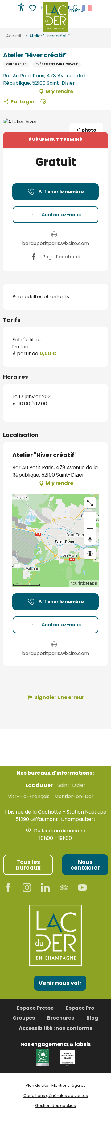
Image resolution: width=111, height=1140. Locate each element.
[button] (43, 101)
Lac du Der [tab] (39, 785)
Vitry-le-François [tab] (29, 796)
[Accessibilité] (21, 7)
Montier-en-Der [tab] (74, 796)
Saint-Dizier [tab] (71, 785)
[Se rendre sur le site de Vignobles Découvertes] (43, 1057)
